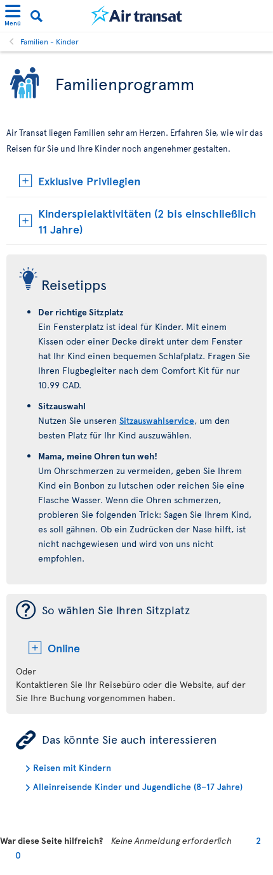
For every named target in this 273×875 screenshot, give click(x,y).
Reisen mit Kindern (72, 767)
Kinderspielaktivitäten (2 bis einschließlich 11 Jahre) (147, 221)
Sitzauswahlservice (156, 420)
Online (64, 647)
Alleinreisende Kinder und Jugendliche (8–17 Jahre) (138, 786)
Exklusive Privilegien (89, 180)
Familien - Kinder (49, 41)
